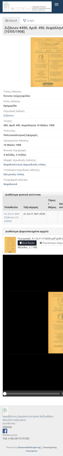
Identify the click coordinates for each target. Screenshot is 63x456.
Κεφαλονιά (10, 184)
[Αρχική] (27, 6)
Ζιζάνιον (9, 115)
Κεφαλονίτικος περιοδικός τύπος (25, 164)
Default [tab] (12, 20)
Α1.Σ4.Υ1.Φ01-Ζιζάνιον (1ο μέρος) (12, 217)
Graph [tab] (30, 20)
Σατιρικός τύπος (14, 174)
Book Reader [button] (28, 242)
